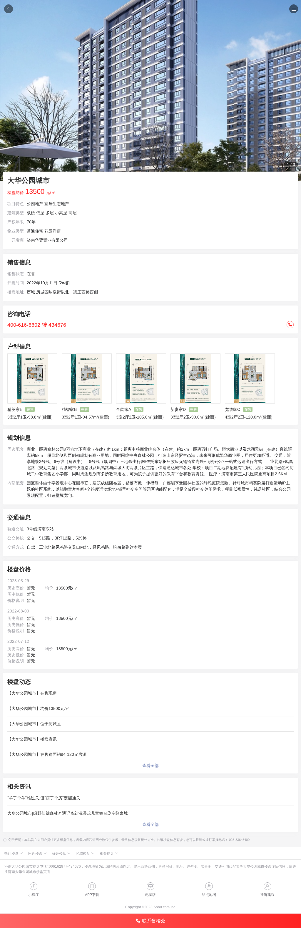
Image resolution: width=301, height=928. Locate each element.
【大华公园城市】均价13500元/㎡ (38, 708)
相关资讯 (19, 786)
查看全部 (150, 765)
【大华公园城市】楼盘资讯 (32, 739)
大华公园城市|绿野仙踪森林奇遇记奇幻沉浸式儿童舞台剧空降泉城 (67, 813)
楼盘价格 (19, 569)
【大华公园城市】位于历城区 (34, 723)
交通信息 (19, 517)
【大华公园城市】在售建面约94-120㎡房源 (46, 754)
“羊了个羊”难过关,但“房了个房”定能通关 (43, 798)
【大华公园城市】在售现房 (32, 693)
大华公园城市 (28, 180)
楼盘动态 (19, 681)
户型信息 (19, 346)
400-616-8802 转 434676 (36, 325)
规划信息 (19, 437)
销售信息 (19, 262)
